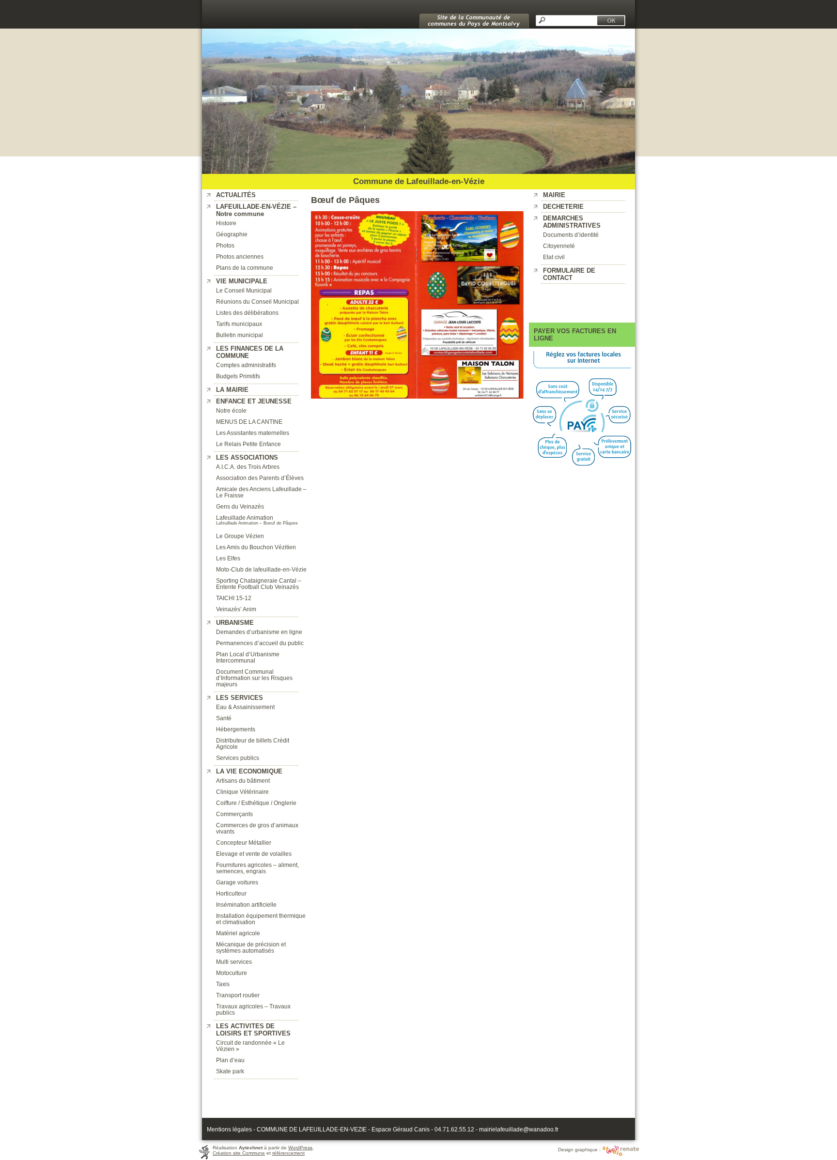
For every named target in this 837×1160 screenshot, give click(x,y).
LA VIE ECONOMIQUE (249, 771)
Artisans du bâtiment (243, 780)
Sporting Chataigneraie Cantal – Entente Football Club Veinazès (258, 583)
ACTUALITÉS (236, 195)
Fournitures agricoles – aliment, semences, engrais (257, 868)
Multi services (234, 962)
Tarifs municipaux (239, 324)
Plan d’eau (230, 1060)
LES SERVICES (239, 697)
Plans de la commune (244, 267)
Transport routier (238, 995)
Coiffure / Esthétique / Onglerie (256, 803)
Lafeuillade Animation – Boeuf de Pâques (257, 523)
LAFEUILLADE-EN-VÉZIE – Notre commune (256, 210)
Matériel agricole (238, 933)
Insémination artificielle (246, 904)
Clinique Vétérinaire (242, 792)
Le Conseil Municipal (244, 290)
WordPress (300, 1147)
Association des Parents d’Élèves (260, 478)
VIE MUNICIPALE (241, 281)
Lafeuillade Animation (244, 517)
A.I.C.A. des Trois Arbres (247, 467)
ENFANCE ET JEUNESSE (254, 401)
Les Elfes (228, 558)
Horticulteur (231, 893)
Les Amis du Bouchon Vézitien (256, 547)
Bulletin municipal (239, 335)
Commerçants (234, 814)
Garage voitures (237, 882)
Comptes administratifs (246, 365)
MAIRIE (554, 195)
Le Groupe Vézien (240, 536)
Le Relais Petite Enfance (248, 444)
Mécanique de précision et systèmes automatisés (251, 947)
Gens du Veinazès (240, 506)
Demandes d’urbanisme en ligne (259, 632)
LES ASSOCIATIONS (247, 457)
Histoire (226, 223)
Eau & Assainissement (245, 707)
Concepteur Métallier (243, 842)
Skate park (230, 1071)
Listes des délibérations (247, 312)
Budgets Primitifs (238, 376)
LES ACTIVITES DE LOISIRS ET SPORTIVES (253, 1029)
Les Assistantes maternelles (252, 433)
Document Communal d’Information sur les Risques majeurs (254, 677)
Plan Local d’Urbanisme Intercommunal (247, 657)
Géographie (232, 234)
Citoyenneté (559, 246)
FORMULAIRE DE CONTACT (569, 274)
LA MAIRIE (232, 389)
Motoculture (231, 973)
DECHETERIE (563, 206)
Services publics (237, 758)
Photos (225, 245)
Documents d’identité (571, 235)
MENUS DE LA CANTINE (249, 421)
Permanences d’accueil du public (260, 643)
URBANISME (235, 622)
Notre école (231, 410)
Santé (224, 718)
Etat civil (554, 257)
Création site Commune (239, 1153)
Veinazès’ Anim (236, 609)
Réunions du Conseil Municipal (257, 301)
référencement (288, 1153)
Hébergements (235, 729)
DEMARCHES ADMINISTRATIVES (572, 222)
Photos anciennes (240, 256)
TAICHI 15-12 (233, 598)
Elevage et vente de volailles (254, 854)
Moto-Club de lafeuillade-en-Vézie (261, 569)
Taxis (223, 984)
